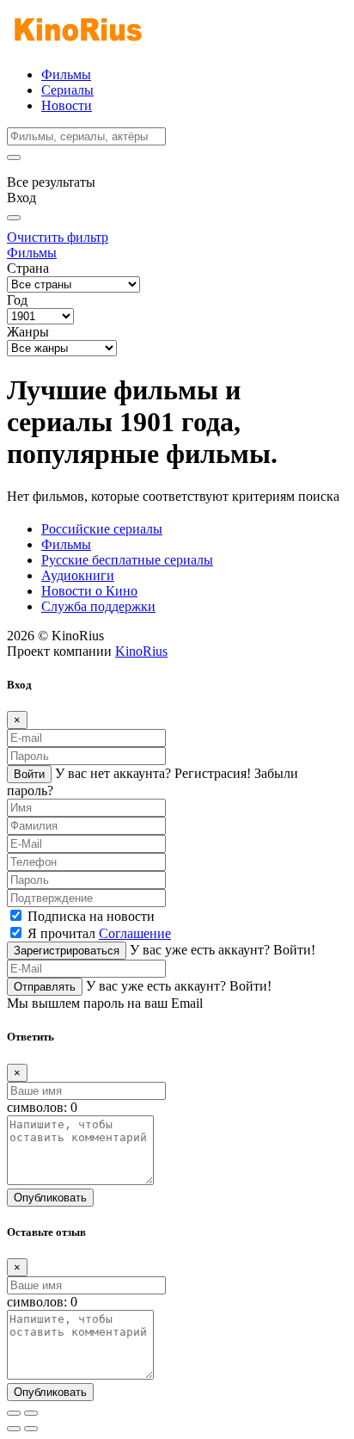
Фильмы (66, 74)
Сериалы (67, 90)
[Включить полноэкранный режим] (31, 1413)
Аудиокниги (77, 575)
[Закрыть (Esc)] (14, 1413)
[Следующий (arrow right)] (31, 1428)
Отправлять (45, 986)
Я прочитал (99, 933)
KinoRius (141, 651)
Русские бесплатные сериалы (127, 560)
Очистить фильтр (57, 237)
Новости (66, 105)
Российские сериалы (101, 529)
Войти (29, 774)
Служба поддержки (98, 606)
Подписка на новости (91, 916)
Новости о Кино (89, 591)
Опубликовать (50, 1197)
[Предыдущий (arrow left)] (14, 1428)
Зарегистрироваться (66, 950)
